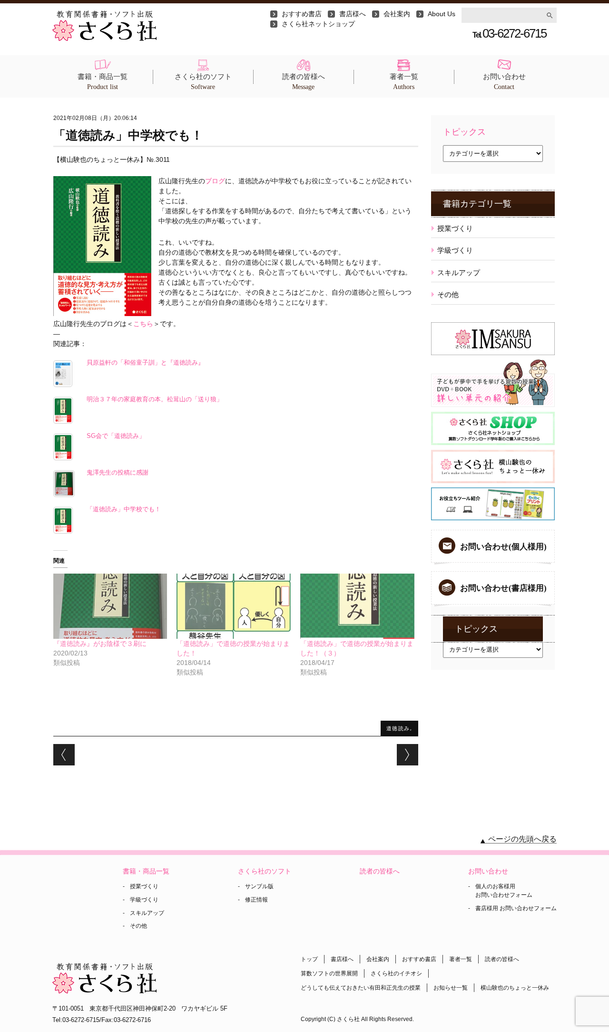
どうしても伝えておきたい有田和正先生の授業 (361, 987)
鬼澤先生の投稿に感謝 (117, 472)
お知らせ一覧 (450, 987)
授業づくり (455, 228)
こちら (143, 323)
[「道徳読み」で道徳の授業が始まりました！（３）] (357, 606)
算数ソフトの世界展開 (329, 973)
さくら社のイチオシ (396, 973)
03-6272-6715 (509, 33)
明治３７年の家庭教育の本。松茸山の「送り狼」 (155, 399)
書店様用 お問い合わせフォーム (516, 908)
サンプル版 (259, 886)
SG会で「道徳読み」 (116, 436)
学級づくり (455, 250)
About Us (441, 14)
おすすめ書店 (302, 14)
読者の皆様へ (303, 81)
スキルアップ (458, 272)
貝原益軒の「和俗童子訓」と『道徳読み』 (145, 362)
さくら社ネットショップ (318, 24)
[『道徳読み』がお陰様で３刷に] (110, 606)
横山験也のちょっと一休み (515, 987)
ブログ (215, 181)
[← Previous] (64, 754)
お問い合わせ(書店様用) (503, 588)
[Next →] (407, 754)
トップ (309, 959)
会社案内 (396, 14)
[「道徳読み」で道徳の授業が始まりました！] (234, 606)
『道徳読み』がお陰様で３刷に (100, 643)
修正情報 (256, 899)
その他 (448, 294)
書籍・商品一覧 (103, 81)
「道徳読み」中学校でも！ (124, 509)
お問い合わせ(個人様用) (503, 546)
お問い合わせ (504, 81)
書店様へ (352, 14)
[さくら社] (104, 15)
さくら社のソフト (203, 81)
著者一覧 (404, 81)
